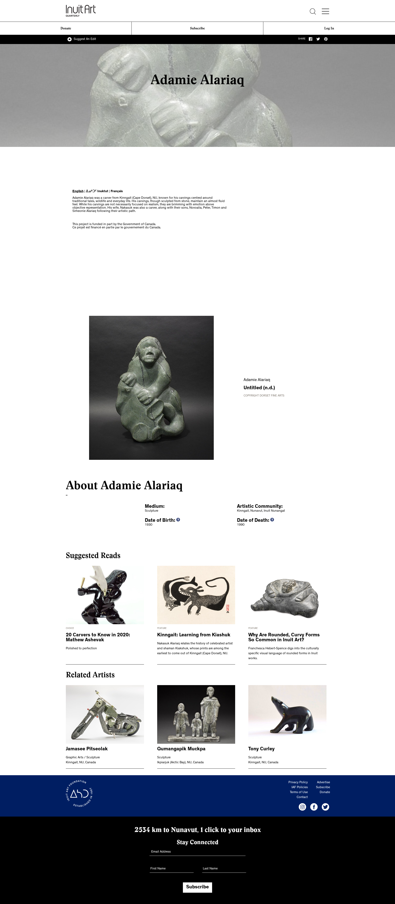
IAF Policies (300, 787)
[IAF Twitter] (325, 807)
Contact (302, 797)
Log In (329, 28)
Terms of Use (299, 792)
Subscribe (197, 28)
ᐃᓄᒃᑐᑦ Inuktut (97, 191)
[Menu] (325, 11)
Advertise (323, 782)
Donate (65, 28)
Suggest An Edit (85, 39)
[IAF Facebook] (314, 807)
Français (117, 191)
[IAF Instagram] (302, 807)
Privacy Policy (298, 782)
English (78, 191)
